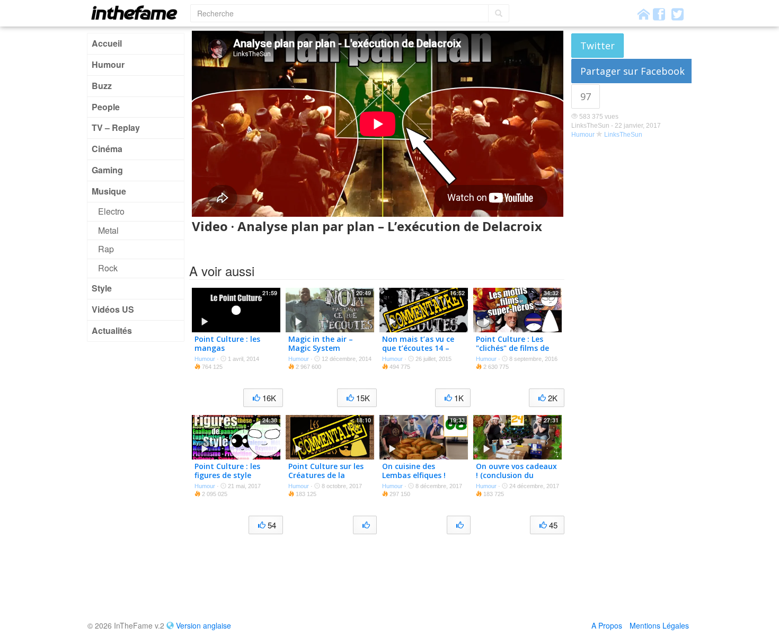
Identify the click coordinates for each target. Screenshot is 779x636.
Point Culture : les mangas (227, 343)
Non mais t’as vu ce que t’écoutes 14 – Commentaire (418, 348)
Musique (109, 191)
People (106, 107)
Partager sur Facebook (632, 71)
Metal (108, 230)
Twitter (597, 45)
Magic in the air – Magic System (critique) (320, 348)
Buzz (102, 86)
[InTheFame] (137, 12)
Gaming (107, 170)
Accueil (107, 43)
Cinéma (107, 149)
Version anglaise (203, 625)
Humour (108, 64)
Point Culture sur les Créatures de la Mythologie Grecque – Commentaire (328, 479)
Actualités (112, 330)
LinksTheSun (623, 134)
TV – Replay (116, 127)
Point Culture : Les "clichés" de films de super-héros (512, 348)
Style (102, 288)
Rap (106, 249)
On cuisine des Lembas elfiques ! (414, 470)
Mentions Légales (659, 625)
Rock (108, 268)
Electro (111, 211)
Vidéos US (113, 309)
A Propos (606, 625)
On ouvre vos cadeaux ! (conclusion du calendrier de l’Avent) (516, 475)
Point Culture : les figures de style (227, 470)
